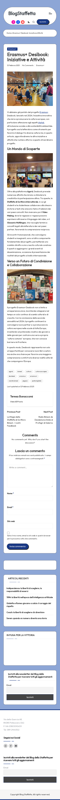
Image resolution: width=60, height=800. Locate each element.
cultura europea (41, 371)
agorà (11, 371)
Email (10, 507)
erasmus (23, 376)
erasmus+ (33, 376)
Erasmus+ (12, 49)
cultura (28, 371)
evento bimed (13, 381)
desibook (12, 376)
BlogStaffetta (22, 13)
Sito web (11, 521)
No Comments (27, 65)
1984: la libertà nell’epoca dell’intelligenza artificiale (30, 597)
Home (9, 33)
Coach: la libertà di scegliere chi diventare (25, 612)
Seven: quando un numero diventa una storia (27, 618)
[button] (43, 21)
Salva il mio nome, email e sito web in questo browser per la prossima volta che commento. (29, 537)
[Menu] (50, 13)
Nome (10, 493)
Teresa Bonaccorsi (21, 396)
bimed (19, 371)
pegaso (25, 381)
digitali (41, 122)
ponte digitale (36, 381)
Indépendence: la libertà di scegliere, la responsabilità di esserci (24, 589)
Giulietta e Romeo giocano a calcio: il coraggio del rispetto (29, 605)
